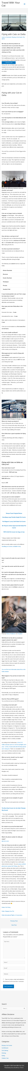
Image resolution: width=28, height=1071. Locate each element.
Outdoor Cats (5, 1058)
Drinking (4, 1053)
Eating (3, 1055)
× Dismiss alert (9, 62)
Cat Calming (5, 1050)
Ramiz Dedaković (11, 633)
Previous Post (14, 921)
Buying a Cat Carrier (17, 37)
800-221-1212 (5, 841)
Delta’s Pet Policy (6, 907)
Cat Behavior (5, 1048)
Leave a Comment (6, 37)
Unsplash (20, 633)
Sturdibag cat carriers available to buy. (11, 546)
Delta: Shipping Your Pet (8, 911)
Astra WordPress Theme (17, 1067)
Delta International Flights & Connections (12, 915)
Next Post (14, 925)
